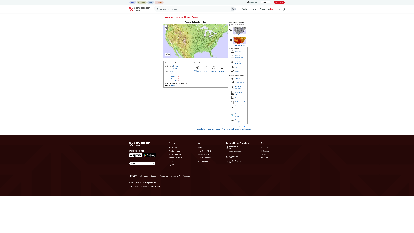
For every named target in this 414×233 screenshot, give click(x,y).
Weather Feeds (203, 161)
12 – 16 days (173, 80)
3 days (175, 66)
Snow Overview (175, 154)
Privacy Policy (144, 186)
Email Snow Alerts (204, 151)
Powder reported (239, 82)
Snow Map (237, 35)
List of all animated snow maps (208, 129)
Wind (205, 71)
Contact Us (163, 176)
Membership (202, 147)
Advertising (144, 176)
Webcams (197, 71)
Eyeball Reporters (204, 158)
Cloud (237, 71)
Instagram (265, 151)
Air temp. (221, 71)
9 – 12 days (172, 78)
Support (154, 176)
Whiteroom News (175, 158)
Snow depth (238, 93)
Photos (262, 9)
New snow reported (238, 87)
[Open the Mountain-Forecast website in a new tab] (142, 2)
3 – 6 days (172, 74)
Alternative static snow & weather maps (236, 129)
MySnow (172, 164)
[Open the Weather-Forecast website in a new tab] (159, 2)
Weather (245, 9)
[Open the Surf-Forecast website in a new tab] (132, 2)
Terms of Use (133, 186)
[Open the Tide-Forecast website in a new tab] (150, 2)
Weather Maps (174, 151)
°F (245, 126)
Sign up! (173, 85)
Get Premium (279, 2)
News (254, 9)
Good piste (238, 78)
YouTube (264, 158)
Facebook (265, 147)
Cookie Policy (155, 186)
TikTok (263, 154)
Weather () (240, 51)
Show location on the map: (236, 22)
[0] (242, 78)
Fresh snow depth (240, 102)
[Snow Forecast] (139, 9)
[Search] (233, 9)
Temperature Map (239, 45)
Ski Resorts (173, 147)
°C (241, 126)
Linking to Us (176, 176)
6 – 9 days (172, 76)
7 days (175, 68)
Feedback (187, 176)
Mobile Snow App (204, 154)
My (271, 9)
